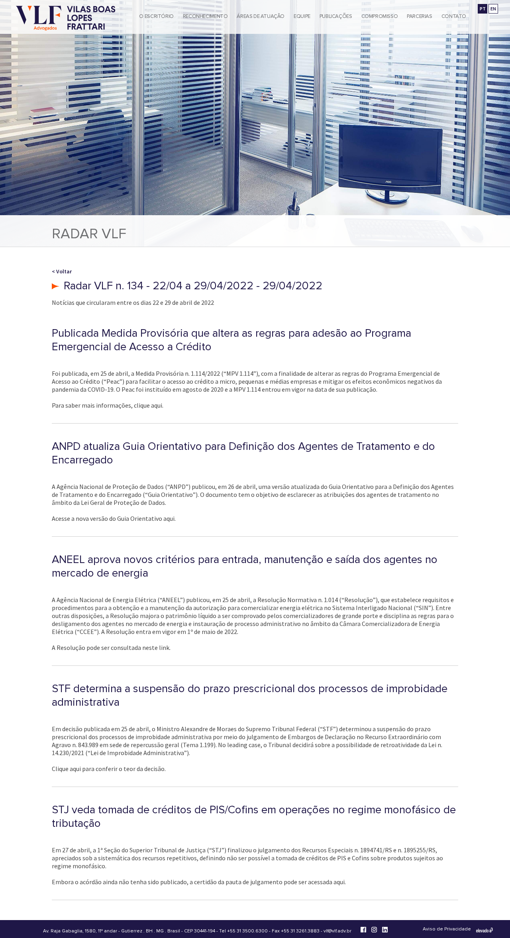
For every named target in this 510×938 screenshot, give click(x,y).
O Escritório (156, 16)
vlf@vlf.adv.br (337, 931)
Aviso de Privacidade (447, 929)
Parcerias (419, 16)
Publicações (336, 16)
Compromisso (379, 16)
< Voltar (62, 271)
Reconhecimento (205, 16)
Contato (453, 16)
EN (493, 9)
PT (483, 9)
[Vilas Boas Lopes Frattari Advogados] (66, 19)
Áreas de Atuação (260, 16)
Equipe (302, 16)
